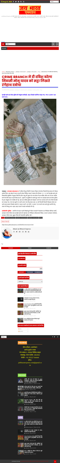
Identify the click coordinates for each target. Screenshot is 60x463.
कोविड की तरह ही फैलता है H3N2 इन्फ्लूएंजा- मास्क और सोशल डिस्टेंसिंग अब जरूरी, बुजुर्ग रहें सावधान (33, 380)
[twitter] (16, 2)
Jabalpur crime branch (21, 71)
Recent (21, 272)
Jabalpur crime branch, (21, 90)
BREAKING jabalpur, (9, 90)
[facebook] (13, 2)
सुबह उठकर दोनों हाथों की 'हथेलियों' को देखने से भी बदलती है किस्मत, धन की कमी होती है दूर (32, 313)
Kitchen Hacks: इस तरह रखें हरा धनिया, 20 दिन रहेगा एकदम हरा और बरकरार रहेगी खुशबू (33, 401)
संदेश (20, 329)
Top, (41, 90)
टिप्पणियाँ (21, 331)
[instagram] (23, 2)
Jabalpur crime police (32, 71)
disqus (29, 248)
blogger (11, 248)
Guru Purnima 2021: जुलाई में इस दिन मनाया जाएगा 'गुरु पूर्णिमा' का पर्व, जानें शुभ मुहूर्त (33, 305)
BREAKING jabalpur (10, 71)
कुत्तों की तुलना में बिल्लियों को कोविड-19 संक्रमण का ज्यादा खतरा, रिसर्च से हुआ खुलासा (33, 394)
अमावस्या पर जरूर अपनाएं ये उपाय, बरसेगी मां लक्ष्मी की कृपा (31, 298)
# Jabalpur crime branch (21, 217)
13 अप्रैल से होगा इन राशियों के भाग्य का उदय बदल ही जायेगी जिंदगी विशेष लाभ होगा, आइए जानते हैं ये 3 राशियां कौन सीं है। (33, 291)
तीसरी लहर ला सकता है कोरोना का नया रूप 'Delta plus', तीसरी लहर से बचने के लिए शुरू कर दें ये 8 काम (33, 408)
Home (3, 71)
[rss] (21, 2)
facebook (48, 248)
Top (39, 71)
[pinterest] (18, 2)
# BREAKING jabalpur (10, 217)
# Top (41, 217)
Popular (30, 272)
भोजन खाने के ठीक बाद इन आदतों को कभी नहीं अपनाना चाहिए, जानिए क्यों (33, 387)
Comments (38, 272)
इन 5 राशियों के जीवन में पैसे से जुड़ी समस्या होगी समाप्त (32, 319)
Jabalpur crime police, (33, 90)
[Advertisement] (30, 30)
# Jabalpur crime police (33, 217)
